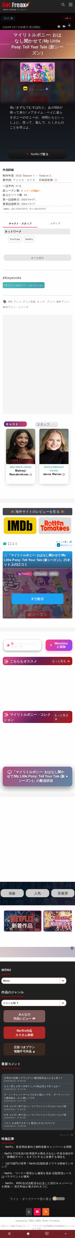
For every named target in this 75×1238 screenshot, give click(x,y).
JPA (10, 301)
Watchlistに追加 (58, 645)
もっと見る (59, 661)
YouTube (15, 239)
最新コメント (11, 1063)
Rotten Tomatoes (51, 1220)
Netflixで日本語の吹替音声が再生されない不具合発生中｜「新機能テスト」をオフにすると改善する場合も (37, 1155)
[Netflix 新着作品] (22, 921)
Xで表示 (37, 598)
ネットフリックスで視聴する (38, 154)
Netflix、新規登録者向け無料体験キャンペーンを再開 (38, 1147)
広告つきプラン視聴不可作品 (24, 1049)
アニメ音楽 (29, 301)
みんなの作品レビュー (23, 1016)
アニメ (17, 301)
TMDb (31, 1220)
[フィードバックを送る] (58, 26)
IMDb (38, 1220)
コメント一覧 (66, 1134)
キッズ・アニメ (46, 301)
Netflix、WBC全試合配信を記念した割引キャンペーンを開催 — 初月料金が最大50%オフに (36, 1184)
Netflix (29, 239)
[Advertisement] (37, 365)
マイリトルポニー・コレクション (24, 285)
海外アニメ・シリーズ (15, 307)
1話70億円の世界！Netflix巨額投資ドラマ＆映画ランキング (37, 1165)
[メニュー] (70, 5)
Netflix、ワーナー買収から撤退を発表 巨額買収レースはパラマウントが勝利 (36, 1174)
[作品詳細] (20, 223)
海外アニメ (62, 301)
